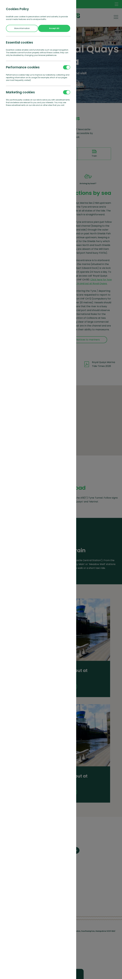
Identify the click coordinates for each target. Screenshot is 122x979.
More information (22, 28)
